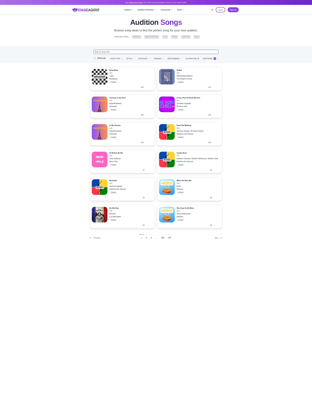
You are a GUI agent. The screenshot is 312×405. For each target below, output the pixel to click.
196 (162, 238)
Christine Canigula (184, 103)
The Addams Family (184, 79)
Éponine (112, 214)
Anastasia (113, 106)
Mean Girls (113, 161)
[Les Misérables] (99, 216)
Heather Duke (213, 158)
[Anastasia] (99, 106)
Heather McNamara (199, 158)
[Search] (212, 9)
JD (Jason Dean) (197, 131)
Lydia (111, 76)
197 (169, 238)
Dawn (179, 186)
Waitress (180, 189)
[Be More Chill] (167, 106)
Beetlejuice (113, 79)
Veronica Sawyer (183, 131)
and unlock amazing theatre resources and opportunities (156, 2)
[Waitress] (167, 189)
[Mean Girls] (99, 161)
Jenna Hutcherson (184, 214)
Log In (220, 10)
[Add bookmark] (147, 87)
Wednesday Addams (184, 76)
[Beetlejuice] (99, 78)
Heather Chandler (183, 158)
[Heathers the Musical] (167, 134)
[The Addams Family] (167, 78)
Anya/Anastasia (115, 103)
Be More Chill (182, 106)
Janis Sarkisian (115, 158)
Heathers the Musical (185, 134)
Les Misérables (115, 217)
